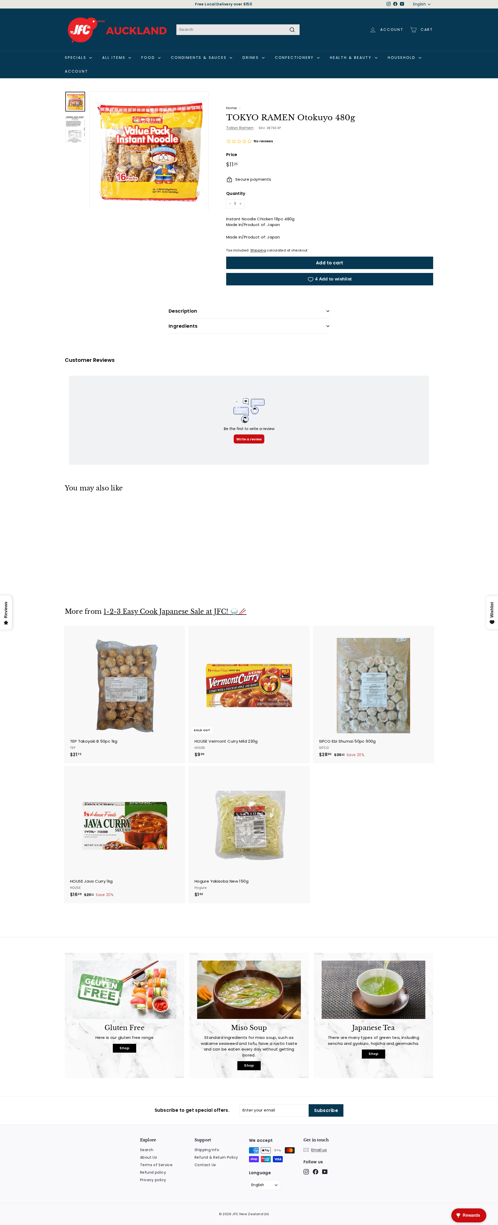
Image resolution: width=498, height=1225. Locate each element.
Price (231, 155)
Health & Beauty (352, 57)
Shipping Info (207, 1149)
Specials (76, 57)
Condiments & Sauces (199, 57)
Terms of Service (156, 1164)
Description (183, 311)
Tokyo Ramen (239, 127)
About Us (148, 1157)
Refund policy (153, 1172)
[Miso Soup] (249, 990)
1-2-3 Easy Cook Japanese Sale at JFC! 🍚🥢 (174, 612)
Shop (124, 1048)
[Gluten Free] (124, 990)
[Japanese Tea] (373, 990)
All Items (114, 57)
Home (231, 108)
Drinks (252, 57)
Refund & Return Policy (216, 1157)
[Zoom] (149, 150)
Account (76, 71)
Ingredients (183, 326)
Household (402, 57)
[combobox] (238, 29)
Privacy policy (153, 1179)
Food (149, 57)
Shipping (258, 250)
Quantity (236, 193)
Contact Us (205, 1164)
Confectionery (295, 57)
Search (146, 1149)
